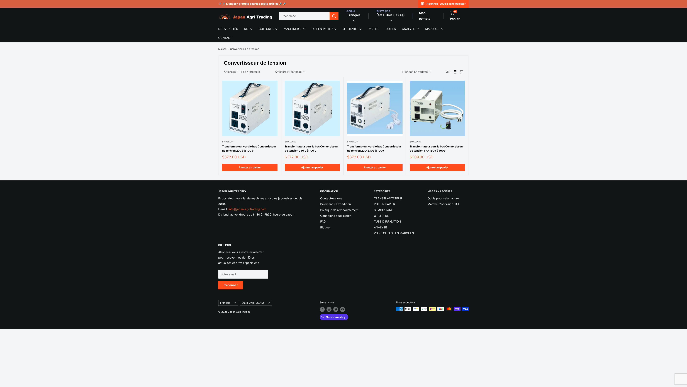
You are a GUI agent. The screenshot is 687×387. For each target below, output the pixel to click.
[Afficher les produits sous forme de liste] (461, 71)
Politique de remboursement (339, 210)
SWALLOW (227, 141)
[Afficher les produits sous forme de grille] (455, 71)
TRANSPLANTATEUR (388, 198)
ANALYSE (408, 29)
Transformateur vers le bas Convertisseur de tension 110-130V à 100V (437, 148)
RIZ (246, 29)
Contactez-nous (331, 198)
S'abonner (231, 285)
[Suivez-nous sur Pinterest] (335, 309)
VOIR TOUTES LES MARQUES (394, 233)
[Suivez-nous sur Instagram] (329, 309)
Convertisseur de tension (244, 48)
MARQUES (432, 29)
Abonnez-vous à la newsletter (446, 3)
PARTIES (373, 29)
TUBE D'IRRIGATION (387, 221)
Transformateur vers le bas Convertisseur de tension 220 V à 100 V (249, 148)
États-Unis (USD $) (253, 302)
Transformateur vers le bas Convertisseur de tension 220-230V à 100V (374, 148)
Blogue (325, 227)
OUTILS (391, 29)
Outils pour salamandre (443, 198)
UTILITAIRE (350, 29)
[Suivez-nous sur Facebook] (322, 309)
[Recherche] (334, 16)
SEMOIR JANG (383, 210)
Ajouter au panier (250, 167)
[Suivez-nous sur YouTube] (342, 309)
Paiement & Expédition (335, 204)
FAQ (323, 221)
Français (225, 302)
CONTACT (225, 38)
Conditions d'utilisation (335, 216)
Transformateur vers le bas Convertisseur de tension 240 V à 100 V (312, 148)
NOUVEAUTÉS (228, 29)
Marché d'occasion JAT (443, 204)
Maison (222, 48)
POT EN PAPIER (322, 29)
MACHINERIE (292, 29)
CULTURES (266, 29)
